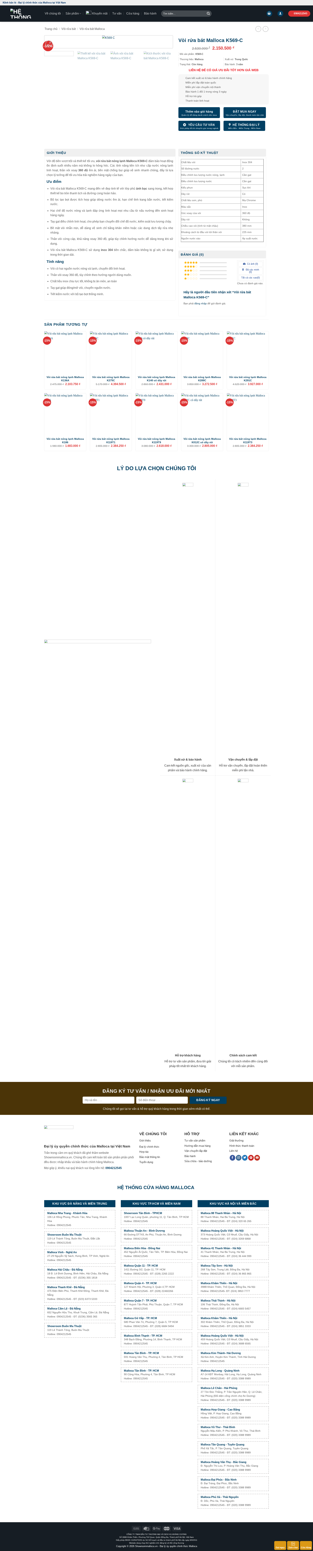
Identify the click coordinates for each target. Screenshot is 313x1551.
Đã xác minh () (252, 270)
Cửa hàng (132, 13)
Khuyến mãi (100, 13)
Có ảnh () (252, 264)
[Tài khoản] (280, 14)
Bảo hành (150, 13)
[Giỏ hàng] (269, 14)
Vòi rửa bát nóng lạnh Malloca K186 (65, 440)
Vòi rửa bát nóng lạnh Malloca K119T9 (156, 440)
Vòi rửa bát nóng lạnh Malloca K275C (111, 379)
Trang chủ (51, 28)
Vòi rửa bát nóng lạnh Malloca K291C (247, 379)
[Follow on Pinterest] (251, 1158)
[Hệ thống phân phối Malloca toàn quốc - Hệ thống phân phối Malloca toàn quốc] (21, 13)
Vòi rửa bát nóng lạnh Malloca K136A (65, 379)
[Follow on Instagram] (238, 1158)
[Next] (164, 44)
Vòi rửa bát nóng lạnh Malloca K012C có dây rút (202, 440)
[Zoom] (49, 43)
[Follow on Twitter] (245, 1158)
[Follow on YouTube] (257, 1158)
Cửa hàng (306, 1547)
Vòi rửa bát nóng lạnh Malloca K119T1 (111, 440)
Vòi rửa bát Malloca (92, 28)
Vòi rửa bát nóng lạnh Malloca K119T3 (247, 440)
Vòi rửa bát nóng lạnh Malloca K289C (202, 379)
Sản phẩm (72, 13)
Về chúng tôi (53, 13)
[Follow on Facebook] (232, 1158)
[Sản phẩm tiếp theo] (265, 29)
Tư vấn (117, 13)
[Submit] (208, 14)
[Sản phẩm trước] (258, 29)
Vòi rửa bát (68, 28)
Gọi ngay (280, 1547)
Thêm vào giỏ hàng (199, 111)
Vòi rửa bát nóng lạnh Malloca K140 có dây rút (156, 379)
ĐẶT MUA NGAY (244, 111)
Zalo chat (293, 1547)
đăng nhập (200, 303)
